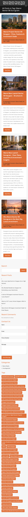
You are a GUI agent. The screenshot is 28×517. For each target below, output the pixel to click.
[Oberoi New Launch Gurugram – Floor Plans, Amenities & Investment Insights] (14, 143)
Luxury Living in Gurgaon (8, 435)
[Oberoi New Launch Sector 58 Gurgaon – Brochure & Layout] (14, 83)
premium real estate (7, 482)
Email (2, 331)
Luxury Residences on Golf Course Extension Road (13, 442)
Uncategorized (6, 368)
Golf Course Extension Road (9, 383)
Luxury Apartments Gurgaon (9, 419)
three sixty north (6, 504)
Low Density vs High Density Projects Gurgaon (12, 415)
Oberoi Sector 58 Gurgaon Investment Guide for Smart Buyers (13, 309)
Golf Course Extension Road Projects (12, 392)
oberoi (3, 446)
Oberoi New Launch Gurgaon (9, 449)
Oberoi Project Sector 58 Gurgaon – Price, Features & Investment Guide (13, 34)
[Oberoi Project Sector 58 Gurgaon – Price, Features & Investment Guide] (14, 22)
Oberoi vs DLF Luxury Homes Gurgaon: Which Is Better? (13, 302)
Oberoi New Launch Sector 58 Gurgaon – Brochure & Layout (13, 95)
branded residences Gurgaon (9, 379)
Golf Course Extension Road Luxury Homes (13, 386)
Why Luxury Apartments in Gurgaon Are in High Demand (13, 282)
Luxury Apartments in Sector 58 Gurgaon (12, 429)
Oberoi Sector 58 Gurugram (9, 469)
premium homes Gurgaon (8, 478)
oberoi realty (5, 456)
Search (4, 266)
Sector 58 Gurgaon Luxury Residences (12, 501)
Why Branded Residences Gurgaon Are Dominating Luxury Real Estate (11, 289)
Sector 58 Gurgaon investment (10, 498)
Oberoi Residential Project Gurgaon (11, 462)
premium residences (7, 488)
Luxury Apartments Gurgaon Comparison (12, 423)
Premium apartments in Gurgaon (10, 475)
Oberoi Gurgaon (11, 446)
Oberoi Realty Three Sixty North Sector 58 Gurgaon (14, 3)
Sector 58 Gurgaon (7, 494)
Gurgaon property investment (10, 405)
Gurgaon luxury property (8, 402)
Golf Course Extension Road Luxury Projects (13, 389)
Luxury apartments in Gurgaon (10, 426)
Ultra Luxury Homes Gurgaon (9, 507)
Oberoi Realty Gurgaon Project (10, 459)
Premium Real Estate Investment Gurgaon (13, 485)
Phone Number (5, 338)
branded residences (20, 376)
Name (2, 324)
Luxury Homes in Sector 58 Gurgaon (11, 432)
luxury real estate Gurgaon (9, 439)
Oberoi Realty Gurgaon (16, 456)
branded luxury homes (8, 376)
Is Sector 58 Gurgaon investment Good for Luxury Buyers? (12, 295)
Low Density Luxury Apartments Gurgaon (13, 412)
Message (3, 344)
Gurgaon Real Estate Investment (10, 408)
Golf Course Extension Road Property (12, 399)
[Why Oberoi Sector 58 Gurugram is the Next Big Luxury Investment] (14, 207)
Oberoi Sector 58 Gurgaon (9, 466)
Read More (7, 70)
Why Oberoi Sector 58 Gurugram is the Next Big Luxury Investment (12, 219)
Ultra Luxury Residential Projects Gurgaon (13, 510)
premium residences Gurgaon (9, 491)
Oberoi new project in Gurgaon (10, 453)
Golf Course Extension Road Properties (12, 396)
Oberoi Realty (19, 40)
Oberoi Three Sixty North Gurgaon (11, 472)
